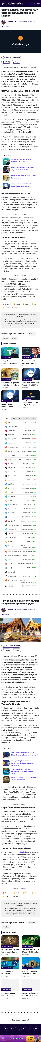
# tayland (6, 927)
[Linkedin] (23, 1028)
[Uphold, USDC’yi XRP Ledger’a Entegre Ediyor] (31, 400)
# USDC (5, 338)
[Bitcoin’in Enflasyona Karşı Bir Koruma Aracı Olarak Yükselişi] (31, 989)
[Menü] (3, 4)
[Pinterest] (29, 1028)
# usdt (14, 338)
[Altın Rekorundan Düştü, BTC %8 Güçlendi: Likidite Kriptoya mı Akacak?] (20, 755)
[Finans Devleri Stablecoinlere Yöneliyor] (10, 400)
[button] (34, 3)
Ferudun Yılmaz (13, 21)
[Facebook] (5, 1028)
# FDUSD (31, 334)
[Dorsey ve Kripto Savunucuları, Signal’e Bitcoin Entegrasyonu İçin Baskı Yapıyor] (20, 763)
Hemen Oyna (30, 1038)
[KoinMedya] (15, 3)
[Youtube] (35, 1028)
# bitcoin (32, 923)
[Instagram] (17, 1028)
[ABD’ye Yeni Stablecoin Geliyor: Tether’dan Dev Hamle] (20, 161)
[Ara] (30, 3)
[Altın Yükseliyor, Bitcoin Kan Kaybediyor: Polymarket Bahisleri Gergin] (20, 771)
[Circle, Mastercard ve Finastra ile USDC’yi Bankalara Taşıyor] (20, 186)
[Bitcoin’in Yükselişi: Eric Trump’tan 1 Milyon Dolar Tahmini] (20, 779)
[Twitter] (11, 1028)
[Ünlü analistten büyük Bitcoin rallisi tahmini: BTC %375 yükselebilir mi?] (31, 945)
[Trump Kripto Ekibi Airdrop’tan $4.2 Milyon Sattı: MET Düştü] (20, 169)
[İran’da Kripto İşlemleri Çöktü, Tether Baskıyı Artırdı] (20, 178)
